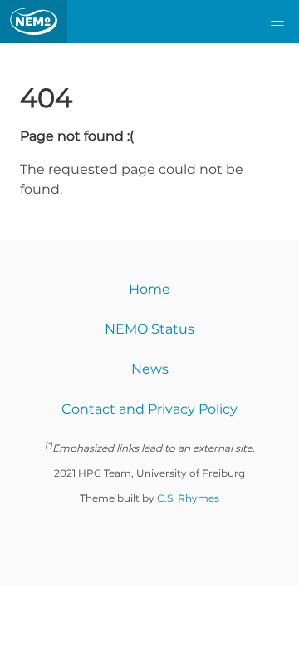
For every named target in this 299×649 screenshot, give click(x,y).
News (150, 369)
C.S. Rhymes (188, 498)
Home (149, 289)
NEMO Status (149, 329)
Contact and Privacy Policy (149, 409)
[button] (277, 21)
